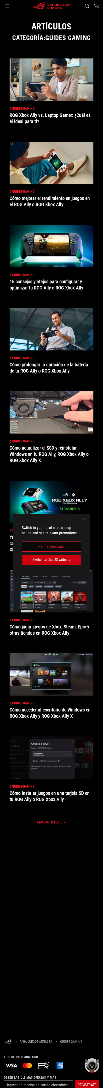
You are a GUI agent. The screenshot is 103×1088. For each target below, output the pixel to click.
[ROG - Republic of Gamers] (51, 6)
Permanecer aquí (51, 546)
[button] (7, 6)
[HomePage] (7, 1041)
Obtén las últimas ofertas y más (30, 1077)
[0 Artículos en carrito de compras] (96, 6)
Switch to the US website (52, 559)
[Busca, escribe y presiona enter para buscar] (87, 6)
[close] (84, 519)
